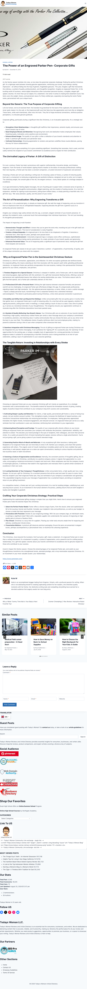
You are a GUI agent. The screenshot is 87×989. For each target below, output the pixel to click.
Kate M (6, 69)
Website (62, 699)
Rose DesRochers (40, 647)
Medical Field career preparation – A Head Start (13, 642)
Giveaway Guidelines (10, 970)
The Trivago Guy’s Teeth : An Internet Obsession (19, 856)
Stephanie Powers (11, 647)
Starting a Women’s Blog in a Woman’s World (18, 867)
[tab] (40, 656)
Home (5, 965)
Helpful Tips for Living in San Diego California (18, 859)
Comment (7, 672)
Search (2, 734)
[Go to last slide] (4, 637)
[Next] (82, 637)
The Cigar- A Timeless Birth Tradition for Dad (18, 869)
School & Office (8, 62)
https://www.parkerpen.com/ (12, 559)
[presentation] (14, 626)
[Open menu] (85, 3)
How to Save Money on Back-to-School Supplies (43, 642)
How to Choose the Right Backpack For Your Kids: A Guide (70, 642)
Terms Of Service (9, 973)
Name (6, 699)
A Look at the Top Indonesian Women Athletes (18, 864)
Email (33, 699)
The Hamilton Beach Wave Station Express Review (20, 862)
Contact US (7, 967)
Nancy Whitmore (68, 647)
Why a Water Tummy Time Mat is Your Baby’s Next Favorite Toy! (20, 601)
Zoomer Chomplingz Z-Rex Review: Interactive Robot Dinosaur (66, 601)
